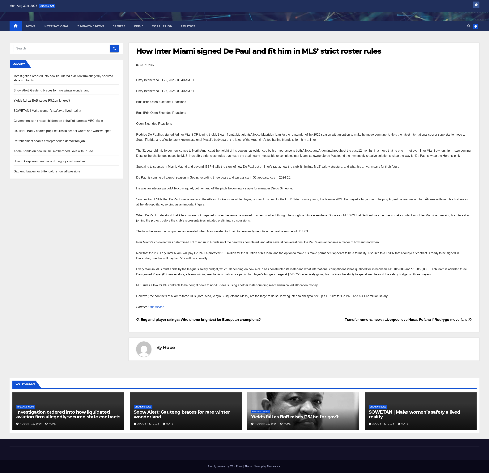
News (30, 26)
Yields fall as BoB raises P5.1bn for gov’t (42, 100)
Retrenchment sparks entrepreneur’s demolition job (49, 141)
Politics (188, 26)
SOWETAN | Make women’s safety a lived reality (47, 110)
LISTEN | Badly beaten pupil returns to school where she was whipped (62, 131)
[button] (468, 26)
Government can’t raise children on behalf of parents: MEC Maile (58, 120)
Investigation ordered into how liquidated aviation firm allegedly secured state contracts (68, 414)
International (56, 26)
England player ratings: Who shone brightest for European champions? (200, 320)
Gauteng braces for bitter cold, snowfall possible (47, 171)
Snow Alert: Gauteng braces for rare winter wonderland (52, 90)
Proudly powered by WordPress (225, 466)
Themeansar (273, 466)
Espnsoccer (155, 307)
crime (138, 26)
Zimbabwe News (90, 26)
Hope (169, 347)
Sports (119, 26)
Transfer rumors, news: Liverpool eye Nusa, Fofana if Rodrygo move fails (406, 320)
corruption (162, 26)
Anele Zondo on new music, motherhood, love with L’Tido (53, 151)
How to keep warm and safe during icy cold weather (49, 161)
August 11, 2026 (31, 423)
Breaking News (25, 407)
